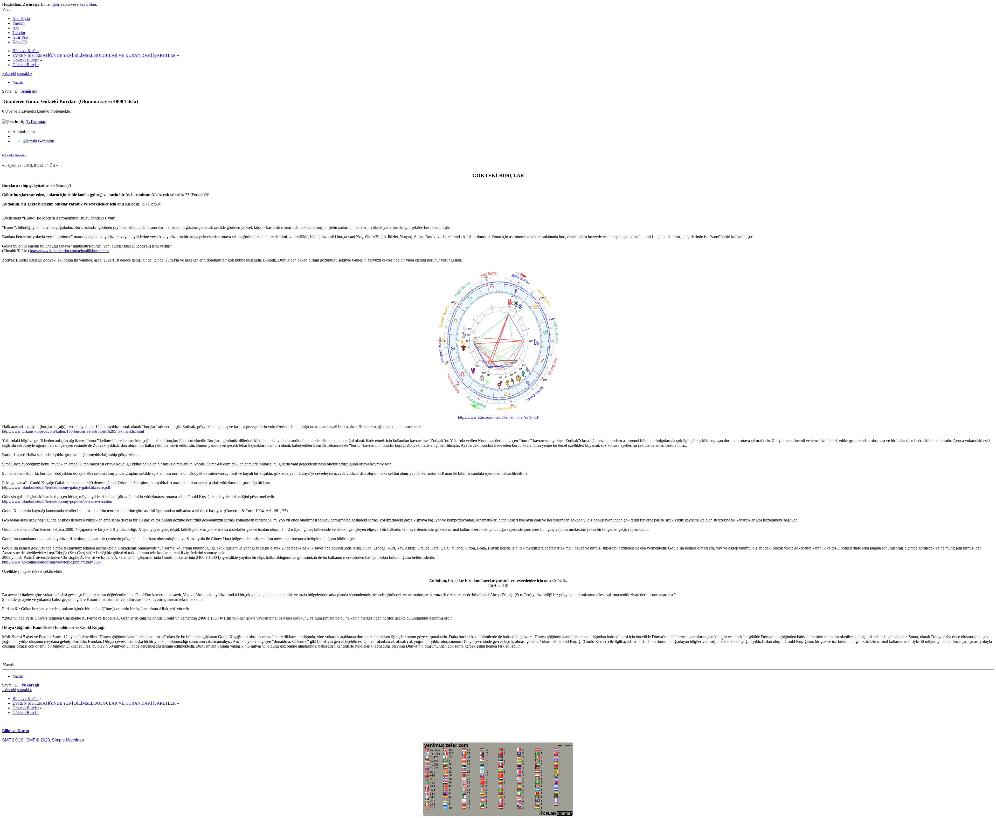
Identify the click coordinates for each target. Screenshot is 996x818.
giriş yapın (61, 4)
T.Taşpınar (36, 121)
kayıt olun (88, 4)
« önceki (9, 73)
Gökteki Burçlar (14, 155)
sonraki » (24, 73)
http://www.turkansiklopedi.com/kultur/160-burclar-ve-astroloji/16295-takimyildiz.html (73, 431)
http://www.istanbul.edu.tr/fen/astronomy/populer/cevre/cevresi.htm (57, 501)
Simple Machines (68, 740)
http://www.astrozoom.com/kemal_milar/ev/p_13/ (498, 417)
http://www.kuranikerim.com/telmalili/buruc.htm (69, 251)
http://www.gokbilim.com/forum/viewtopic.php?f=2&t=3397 (52, 562)
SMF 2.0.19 (12, 740)
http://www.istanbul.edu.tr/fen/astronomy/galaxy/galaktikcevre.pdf (56, 487)
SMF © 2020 (38, 740)
